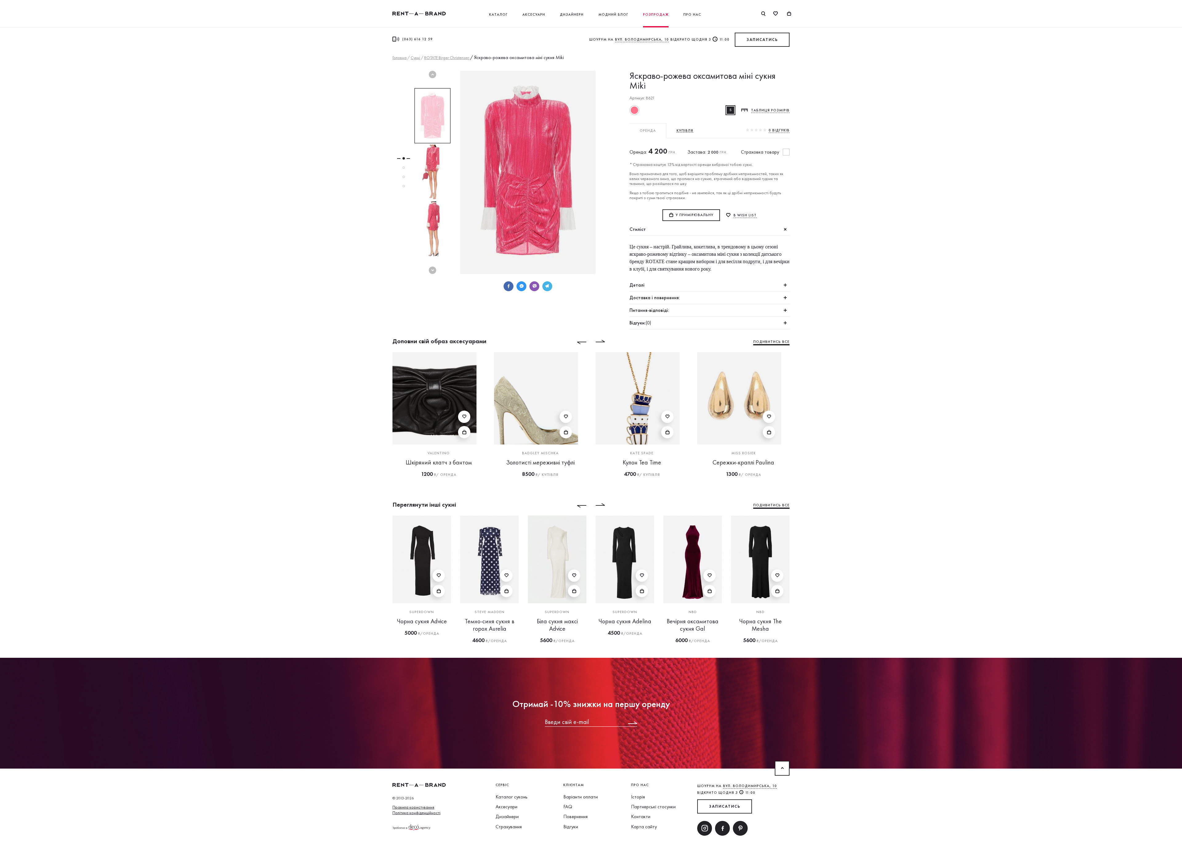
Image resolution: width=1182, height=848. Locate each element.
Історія (638, 797)
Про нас (692, 14)
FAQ (567, 806)
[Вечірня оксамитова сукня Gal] (692, 559)
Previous (432, 74)
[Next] (605, 342)
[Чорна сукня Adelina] (625, 559)
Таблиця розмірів (770, 110)
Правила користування (413, 807)
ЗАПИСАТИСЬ (762, 39)
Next (432, 270)
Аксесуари (533, 14)
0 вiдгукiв (779, 130)
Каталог (498, 14)
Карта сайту (644, 826)
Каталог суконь (512, 797)
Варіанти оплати (580, 797)
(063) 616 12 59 (417, 39)
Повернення (575, 816)
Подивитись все (771, 341)
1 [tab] (403, 158)
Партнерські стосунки (653, 806)
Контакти (640, 816)
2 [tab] (403, 167)
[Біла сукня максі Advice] (557, 559)
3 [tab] (403, 177)
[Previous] (577, 342)
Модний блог (613, 14)
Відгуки (570, 826)
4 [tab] (403, 186)
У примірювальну (695, 214)
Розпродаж (656, 14)
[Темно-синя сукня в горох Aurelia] (489, 559)
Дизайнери (572, 14)
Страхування (509, 826)
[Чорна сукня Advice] (421, 559)
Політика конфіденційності (416, 812)
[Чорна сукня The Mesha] (760, 559)
